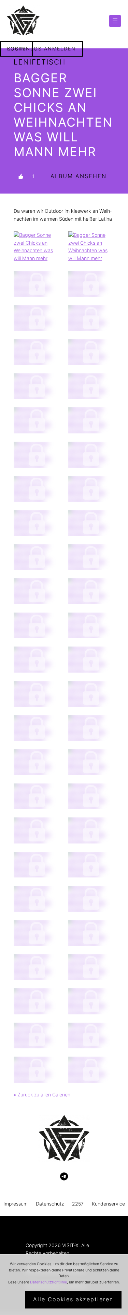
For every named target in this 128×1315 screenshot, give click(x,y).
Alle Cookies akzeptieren (73, 1299)
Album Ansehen (78, 176)
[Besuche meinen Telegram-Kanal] (64, 1176)
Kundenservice (108, 1204)
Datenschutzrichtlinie (48, 1282)
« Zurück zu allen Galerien (42, 1094)
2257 (78, 1204)
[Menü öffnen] (115, 21)
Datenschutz (50, 1204)
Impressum (15, 1204)
